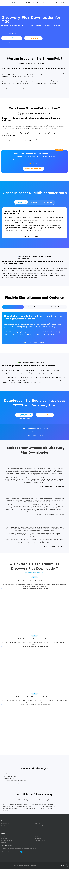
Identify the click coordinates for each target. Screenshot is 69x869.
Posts (52, 3)
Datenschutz (4, 842)
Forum (36, 830)
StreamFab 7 (36, 3)
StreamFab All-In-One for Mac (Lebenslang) (30, 154)
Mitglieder (63, 3)
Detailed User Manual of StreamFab (34, 572)
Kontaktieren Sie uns (39, 823)
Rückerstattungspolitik (40, 840)
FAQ (35, 827)
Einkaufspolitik (38, 838)
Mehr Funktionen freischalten (33, 168)
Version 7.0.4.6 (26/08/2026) (7, 42)
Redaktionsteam (5, 825)
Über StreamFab (5, 823)
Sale (57, 3)
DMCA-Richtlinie (4, 838)
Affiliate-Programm (5, 827)
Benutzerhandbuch (39, 825)
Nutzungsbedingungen (6, 840)
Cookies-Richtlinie (39, 836)
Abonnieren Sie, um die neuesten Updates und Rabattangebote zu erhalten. (19, 848)
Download (45, 3)
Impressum (4, 836)
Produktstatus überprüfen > (22, 42)
